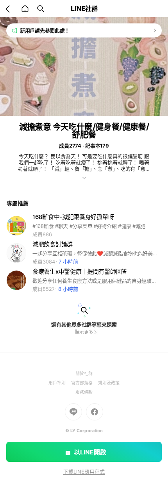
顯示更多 (84, 332)
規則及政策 (109, 383)
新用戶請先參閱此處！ (45, 30)
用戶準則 (59, 383)
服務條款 (84, 392)
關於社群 (84, 373)
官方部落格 (84, 383)
